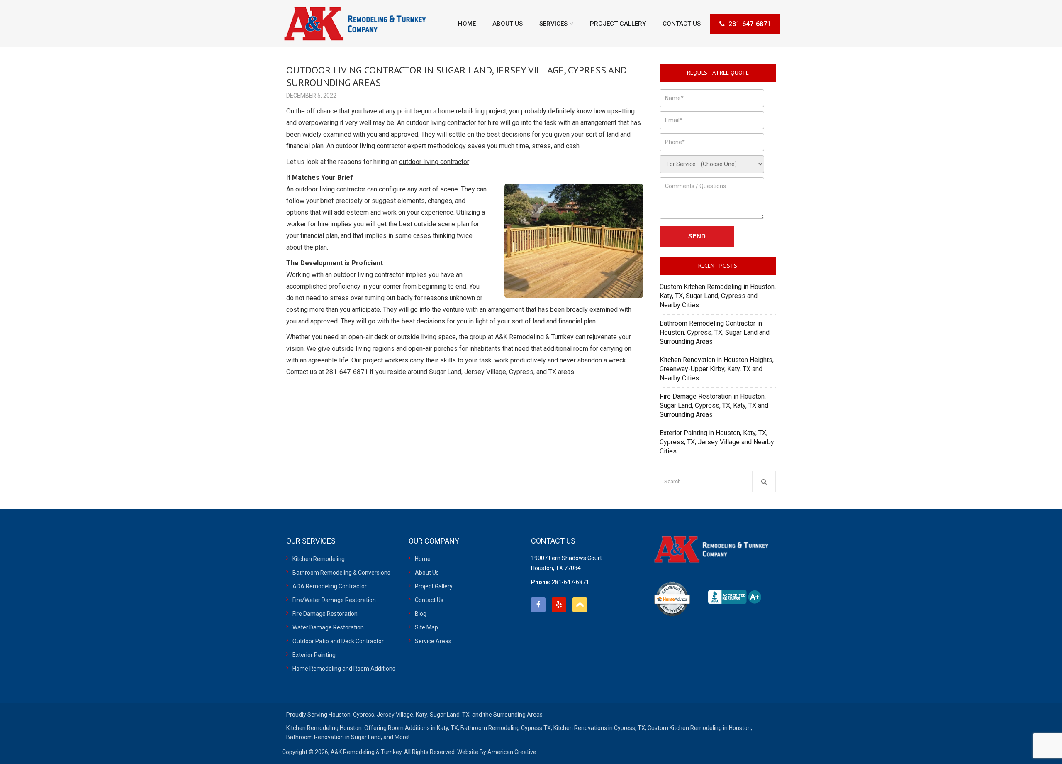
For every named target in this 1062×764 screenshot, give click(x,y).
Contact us (301, 372)
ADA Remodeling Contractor (329, 586)
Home (423, 559)
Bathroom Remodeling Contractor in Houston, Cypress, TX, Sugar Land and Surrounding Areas (715, 332)
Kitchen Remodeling (318, 559)
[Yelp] (559, 604)
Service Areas (433, 641)
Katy (421, 714)
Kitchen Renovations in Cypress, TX (599, 728)
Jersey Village (395, 714)
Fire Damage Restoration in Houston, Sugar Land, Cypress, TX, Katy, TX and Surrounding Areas (714, 405)
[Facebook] (538, 604)
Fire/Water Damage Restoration (334, 600)
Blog (420, 613)
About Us (427, 572)
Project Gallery (434, 586)
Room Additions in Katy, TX (423, 728)
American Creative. (512, 752)
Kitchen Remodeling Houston (324, 728)
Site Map (426, 627)
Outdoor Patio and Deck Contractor (338, 641)
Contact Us (429, 600)
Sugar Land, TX (450, 714)
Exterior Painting (314, 654)
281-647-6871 (749, 24)
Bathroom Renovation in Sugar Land (333, 737)
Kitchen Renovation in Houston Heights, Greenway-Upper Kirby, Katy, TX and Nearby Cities (717, 369)
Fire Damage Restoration (325, 613)
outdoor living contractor (434, 162)
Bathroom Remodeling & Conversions (341, 572)
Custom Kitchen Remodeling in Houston (699, 728)
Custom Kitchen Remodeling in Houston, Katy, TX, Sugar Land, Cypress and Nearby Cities (718, 296)
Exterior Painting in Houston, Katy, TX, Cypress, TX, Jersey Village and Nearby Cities (717, 442)
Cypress (363, 714)
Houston (340, 714)
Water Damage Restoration (328, 627)
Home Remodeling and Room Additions (343, 668)
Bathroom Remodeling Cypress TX (505, 728)
